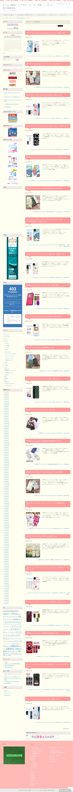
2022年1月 (6, 399)
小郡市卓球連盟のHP (8, 667)
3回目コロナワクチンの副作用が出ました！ (12, 96)
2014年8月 (6, 550)
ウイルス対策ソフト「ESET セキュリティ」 (25, 14)
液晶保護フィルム (9, 359)
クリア (14, 626)
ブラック (14, 643)
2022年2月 (6, 397)
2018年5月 (6, 474)
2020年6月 (6, 431)
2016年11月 (6, 505)
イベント (12, 624)
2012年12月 (6, 584)
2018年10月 (6, 465)
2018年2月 (6, 479)
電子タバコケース (9, 385)
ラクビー (7, 347)
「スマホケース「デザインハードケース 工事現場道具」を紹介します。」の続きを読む (50, 625)
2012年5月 (6, 596)
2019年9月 (6, 447)
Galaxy (6, 614)
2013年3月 (6, 579)
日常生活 (6, 378)
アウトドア (6, 334)
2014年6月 (6, 554)
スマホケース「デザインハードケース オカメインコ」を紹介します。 (46, 32)
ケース (19, 626)
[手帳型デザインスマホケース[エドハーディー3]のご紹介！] (33, 305)
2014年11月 (6, 545)
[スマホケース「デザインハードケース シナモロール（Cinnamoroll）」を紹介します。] (33, 589)
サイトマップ (62, 14)
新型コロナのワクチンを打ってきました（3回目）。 (12, 100)
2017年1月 (6, 501)
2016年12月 (6, 503)
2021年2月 (6, 418)
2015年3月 (6, 539)
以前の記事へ (66, 728)
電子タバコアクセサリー (10, 383)
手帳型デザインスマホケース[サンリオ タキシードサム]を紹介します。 (46, 157)
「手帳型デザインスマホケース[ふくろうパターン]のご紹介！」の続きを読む (52, 87)
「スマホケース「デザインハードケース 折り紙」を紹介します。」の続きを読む (51, 118)
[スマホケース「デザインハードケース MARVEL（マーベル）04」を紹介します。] (33, 686)
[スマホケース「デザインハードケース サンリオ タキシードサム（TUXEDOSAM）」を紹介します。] (33, 241)
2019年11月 (6, 443)
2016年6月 (6, 513)
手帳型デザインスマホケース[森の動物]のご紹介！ (40, 347)
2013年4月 (6, 578)
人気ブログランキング (13, 74)
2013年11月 (6, 566)
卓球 (6, 349)
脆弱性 (9, 655)
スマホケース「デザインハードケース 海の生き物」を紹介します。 (45, 254)
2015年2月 (6, 540)
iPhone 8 (10, 616)
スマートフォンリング (10, 357)
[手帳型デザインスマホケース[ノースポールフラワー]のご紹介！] (33, 492)
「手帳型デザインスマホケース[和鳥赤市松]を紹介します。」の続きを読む (53, 656)
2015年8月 (6, 530)
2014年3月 (6, 559)
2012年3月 (6, 600)
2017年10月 (6, 486)
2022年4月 (6, 394)
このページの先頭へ (65, 790)
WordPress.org (7, 695)
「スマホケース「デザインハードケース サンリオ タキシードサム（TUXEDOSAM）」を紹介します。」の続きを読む (49, 245)
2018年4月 (6, 476)
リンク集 (52, 757)
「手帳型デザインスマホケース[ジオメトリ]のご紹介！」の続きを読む (54, 433)
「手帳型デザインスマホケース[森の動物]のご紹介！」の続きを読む (54, 370)
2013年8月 (6, 571)
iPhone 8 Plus (15, 616)
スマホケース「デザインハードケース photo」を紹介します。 (44, 316)
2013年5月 (6, 576)
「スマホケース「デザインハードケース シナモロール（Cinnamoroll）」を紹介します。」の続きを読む (48, 593)
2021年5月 (6, 413)
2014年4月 (6, 557)
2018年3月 (6, 477)
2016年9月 (6, 508)
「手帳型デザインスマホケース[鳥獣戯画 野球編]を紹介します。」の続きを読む (52, 464)
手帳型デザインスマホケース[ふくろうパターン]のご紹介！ (43, 63)
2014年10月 (6, 547)
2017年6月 (6, 493)
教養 (5, 376)
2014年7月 (6, 552)
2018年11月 (6, 464)
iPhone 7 (19, 614)
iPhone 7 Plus (5, 616)
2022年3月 (6, 396)
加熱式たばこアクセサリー (11, 370)
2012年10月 (6, 588)
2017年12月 (6, 482)
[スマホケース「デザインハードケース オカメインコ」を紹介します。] (33, 53)
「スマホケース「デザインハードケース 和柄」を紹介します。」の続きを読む (52, 402)
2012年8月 (6, 591)
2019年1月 (6, 460)
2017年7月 (6, 491)
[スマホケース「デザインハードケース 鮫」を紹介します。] (33, 719)
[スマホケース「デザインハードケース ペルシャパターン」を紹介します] (33, 146)
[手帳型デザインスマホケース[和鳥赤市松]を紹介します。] (33, 653)
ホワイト (6, 646)
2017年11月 (6, 484)
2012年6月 (6, 595)
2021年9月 (6, 406)
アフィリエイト (7, 336)
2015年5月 (6, 535)
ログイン (6, 690)
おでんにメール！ (53, 14)
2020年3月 (6, 436)
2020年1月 (6, 440)
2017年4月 (6, 496)
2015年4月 (6, 537)
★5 (19, 619)
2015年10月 (6, 527)
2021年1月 (6, 419)
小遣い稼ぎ (6, 374)
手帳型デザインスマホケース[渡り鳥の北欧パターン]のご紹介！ (44, 188)
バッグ (5, 367)
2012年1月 (6, 603)
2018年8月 (6, 469)
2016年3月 (6, 518)
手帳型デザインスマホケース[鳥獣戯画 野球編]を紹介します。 (44, 441)
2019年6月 (6, 452)
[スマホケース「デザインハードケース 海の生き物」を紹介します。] (33, 274)
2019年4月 (6, 455)
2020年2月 (6, 438)
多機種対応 (10, 649)
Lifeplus (6, 662)
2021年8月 (6, 408)
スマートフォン (7, 351)
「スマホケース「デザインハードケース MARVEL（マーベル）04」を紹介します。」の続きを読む (48, 690)
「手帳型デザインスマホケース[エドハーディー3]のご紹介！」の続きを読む (53, 308)
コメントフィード (7, 693)
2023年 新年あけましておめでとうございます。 (12, 93)
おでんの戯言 (7, 670)
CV (18, 611)
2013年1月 (6, 583)
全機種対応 (14, 646)
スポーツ (6, 341)
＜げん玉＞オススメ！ (42, 14)
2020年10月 (6, 425)
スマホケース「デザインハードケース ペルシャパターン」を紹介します (47, 126)
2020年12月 (6, 421)
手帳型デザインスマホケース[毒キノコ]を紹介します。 (42, 536)
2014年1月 (6, 562)
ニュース (6, 363)
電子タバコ (6, 381)
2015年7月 (6, 532)
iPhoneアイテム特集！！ (9, 14)
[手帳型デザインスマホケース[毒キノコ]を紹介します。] (33, 556)
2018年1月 (6, 481)
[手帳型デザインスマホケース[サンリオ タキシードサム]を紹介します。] (33, 177)
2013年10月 (6, 567)
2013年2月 (6, 581)
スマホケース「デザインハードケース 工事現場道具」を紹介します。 (46, 602)
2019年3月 (6, 457)
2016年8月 (6, 510)
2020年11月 (6, 423)
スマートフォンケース (10, 355)
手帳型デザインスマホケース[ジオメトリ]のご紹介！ (41, 409)
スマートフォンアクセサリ (11, 353)
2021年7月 (6, 409)
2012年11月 (6, 586)
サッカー (7, 343)
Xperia (15, 619)
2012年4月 (6, 598)
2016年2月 (6, 520)
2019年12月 (6, 442)
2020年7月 (6, 430)
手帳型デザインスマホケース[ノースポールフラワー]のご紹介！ (44, 472)
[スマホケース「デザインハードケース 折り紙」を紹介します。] (33, 115)
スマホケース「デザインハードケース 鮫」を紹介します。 (43, 699)
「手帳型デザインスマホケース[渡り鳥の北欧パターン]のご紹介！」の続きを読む (51, 211)
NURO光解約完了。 (8, 107)
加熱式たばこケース (9, 372)
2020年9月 (6, 426)
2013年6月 (6, 574)
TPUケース (11, 619)
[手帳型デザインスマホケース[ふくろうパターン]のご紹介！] (33, 84)
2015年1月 (6, 542)
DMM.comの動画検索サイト (9, 665)
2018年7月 (6, 470)
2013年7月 (6, 573)
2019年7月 (6, 450)
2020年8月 (6, 428)
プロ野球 (7, 345)
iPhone (14, 614)
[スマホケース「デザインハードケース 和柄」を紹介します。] (33, 399)
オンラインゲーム (7, 626)
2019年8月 (6, 448)
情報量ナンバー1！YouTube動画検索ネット (12, 663)
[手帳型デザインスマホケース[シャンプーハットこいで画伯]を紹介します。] (33, 525)
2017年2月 (6, 499)
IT (4, 333)
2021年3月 (6, 416)
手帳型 (17, 649)
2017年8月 (6, 489)
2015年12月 (6, 523)
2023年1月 (6, 392)
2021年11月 (6, 402)
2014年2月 (6, 561)
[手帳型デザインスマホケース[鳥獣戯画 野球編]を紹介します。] (33, 461)
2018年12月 (6, 462)
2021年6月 (6, 411)
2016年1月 (6, 522)
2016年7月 (6, 511)
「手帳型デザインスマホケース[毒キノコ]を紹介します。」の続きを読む (53, 559)
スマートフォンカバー (10, 632)
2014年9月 (6, 549)
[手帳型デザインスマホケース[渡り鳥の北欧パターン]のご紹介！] (33, 208)
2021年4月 (6, 414)
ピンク (4, 643)
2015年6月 (6, 533)
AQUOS (6, 611)
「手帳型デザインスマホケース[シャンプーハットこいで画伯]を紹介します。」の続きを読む (49, 528)
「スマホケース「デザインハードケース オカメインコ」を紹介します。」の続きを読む (50, 55)
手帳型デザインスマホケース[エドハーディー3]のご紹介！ (43, 285)
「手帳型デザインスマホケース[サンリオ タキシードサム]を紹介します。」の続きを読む (50, 180)
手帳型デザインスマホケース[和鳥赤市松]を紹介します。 (42, 633)
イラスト (15, 624)
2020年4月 (6, 435)
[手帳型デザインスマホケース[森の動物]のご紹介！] (33, 367)
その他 (5, 362)
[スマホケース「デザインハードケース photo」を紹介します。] (33, 336)
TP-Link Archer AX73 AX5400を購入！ (11, 104)
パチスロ (6, 365)
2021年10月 (6, 404)
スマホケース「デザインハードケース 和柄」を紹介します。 (43, 378)
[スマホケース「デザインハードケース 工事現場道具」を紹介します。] (33, 622)
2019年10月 (6, 445)
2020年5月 (6, 433)
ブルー (19, 643)
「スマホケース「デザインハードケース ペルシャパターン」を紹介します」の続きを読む (49, 149)
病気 (5, 379)
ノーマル (8, 641)
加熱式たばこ (7, 368)
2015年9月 (6, 528)
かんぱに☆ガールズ (12, 622)
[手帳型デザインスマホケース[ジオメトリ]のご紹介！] (33, 430)
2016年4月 (6, 516)
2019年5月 (6, 453)
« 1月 (4, 53)
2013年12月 (6, 564)
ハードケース (16, 641)
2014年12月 (6, 544)
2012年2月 (6, 601)
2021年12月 (6, 401)
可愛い (4, 649)
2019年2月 (6, 459)
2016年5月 (6, 515)
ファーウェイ (8, 643)
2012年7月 (6, 593)
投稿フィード (7, 691)
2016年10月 (6, 506)
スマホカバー (6, 629)
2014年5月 (6, 556)
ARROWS (14, 611)
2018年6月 (6, 472)
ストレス (6, 340)
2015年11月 (6, 525)
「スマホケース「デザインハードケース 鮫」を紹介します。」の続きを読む (52, 722)
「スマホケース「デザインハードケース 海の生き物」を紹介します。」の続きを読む (50, 277)
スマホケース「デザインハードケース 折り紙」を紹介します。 (44, 95)
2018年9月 (6, 467)
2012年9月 (6, 590)
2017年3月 (6, 498)
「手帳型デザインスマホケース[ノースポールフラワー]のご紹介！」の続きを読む (51, 495)
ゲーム (5, 338)
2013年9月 (6, 569)
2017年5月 (6, 494)
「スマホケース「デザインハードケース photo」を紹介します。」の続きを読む (52, 339)
